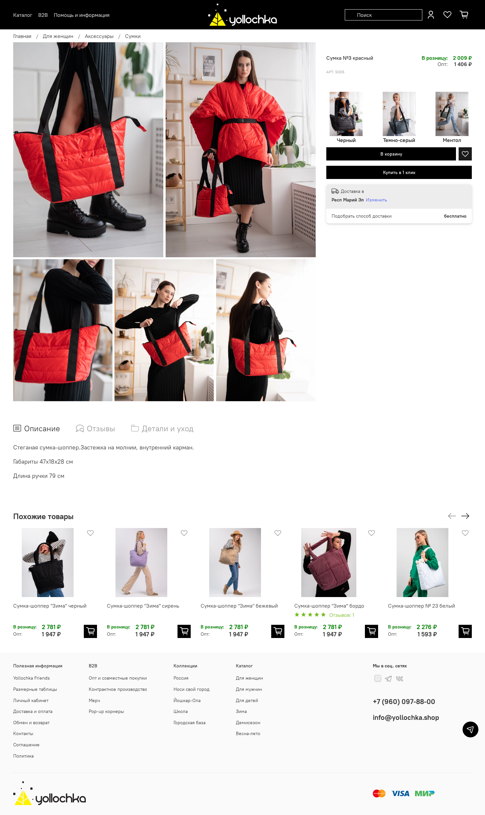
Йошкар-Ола (187, 700)
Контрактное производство (118, 689)
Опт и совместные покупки (118, 678)
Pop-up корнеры (106, 711)
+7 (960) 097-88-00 (404, 701)
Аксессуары (99, 36)
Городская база (190, 723)
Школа (181, 711)
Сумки (133, 36)
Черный (346, 140)
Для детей (247, 700)
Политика (23, 756)
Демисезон (248, 723)
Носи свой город (192, 689)
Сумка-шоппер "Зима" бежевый (239, 605)
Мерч (94, 700)
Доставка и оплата (32, 711)
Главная (22, 36)
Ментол (452, 140)
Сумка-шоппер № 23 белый (421, 605)
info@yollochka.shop (406, 717)
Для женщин (58, 36)
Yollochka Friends (31, 678)
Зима (241, 711)
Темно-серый (399, 140)
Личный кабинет (30, 700)
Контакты (23, 733)
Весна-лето (248, 733)
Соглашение (26, 745)
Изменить (376, 200)
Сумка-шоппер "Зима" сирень (143, 605)
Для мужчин (249, 689)
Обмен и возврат (31, 723)
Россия (181, 678)
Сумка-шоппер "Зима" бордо (329, 605)
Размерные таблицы (35, 689)
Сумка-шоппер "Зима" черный (49, 605)
